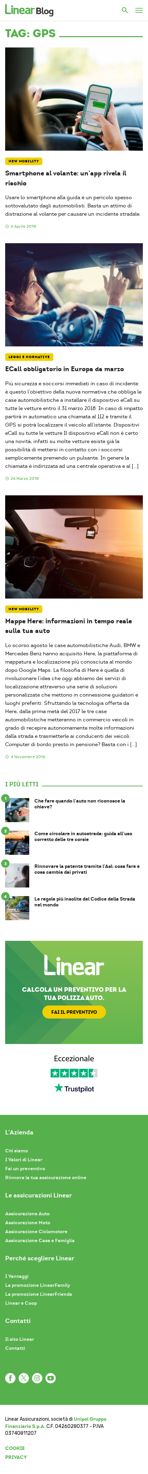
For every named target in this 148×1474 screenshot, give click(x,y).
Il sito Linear (19, 1339)
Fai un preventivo (25, 1168)
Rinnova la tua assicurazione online (45, 1177)
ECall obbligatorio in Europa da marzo (64, 369)
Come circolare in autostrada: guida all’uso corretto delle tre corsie (83, 836)
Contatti (15, 1348)
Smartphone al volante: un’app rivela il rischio (65, 178)
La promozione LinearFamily (37, 1285)
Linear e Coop (21, 1303)
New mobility (24, 161)
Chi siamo (16, 1151)
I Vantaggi (17, 1276)
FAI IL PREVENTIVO (74, 1012)
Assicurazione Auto (27, 1214)
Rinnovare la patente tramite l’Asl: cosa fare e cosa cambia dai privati (87, 869)
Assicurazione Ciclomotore (36, 1231)
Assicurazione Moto (27, 1222)
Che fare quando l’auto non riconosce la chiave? (79, 804)
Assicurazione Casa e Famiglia (40, 1240)
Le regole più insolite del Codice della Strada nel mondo (84, 902)
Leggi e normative (29, 357)
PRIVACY (16, 1457)
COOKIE (15, 1448)
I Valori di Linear (23, 1159)
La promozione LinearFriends (38, 1294)
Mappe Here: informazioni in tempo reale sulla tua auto (68, 626)
